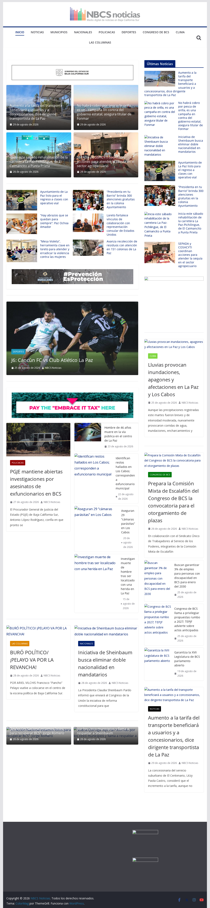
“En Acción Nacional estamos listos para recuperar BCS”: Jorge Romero (37, 731)
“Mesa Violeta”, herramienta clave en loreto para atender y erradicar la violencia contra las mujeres (55, 249)
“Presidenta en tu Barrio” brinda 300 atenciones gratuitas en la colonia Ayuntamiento (121, 199)
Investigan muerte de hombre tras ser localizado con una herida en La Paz (128, 576)
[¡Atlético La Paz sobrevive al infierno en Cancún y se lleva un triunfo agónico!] (72, 304)
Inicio (19, 32)
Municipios (58, 32)
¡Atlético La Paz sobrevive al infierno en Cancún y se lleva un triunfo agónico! (69, 356)
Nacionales (83, 32)
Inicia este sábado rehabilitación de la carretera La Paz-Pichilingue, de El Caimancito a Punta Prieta (39, 161)
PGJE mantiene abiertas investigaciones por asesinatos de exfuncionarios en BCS (36, 482)
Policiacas (107, 32)
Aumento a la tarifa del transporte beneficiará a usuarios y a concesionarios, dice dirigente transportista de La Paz (36, 112)
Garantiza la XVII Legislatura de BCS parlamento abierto (187, 658)
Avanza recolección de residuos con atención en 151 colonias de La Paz (122, 247)
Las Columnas (100, 42)
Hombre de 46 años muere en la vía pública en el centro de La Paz (118, 434)
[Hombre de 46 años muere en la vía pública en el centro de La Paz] (87, 437)
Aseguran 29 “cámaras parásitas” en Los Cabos (128, 521)
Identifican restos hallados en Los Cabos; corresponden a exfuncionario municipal (125, 473)
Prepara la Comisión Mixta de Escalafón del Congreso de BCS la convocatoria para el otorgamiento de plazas (173, 502)
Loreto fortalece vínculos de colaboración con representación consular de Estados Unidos (120, 224)
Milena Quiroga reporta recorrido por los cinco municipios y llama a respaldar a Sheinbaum (103, 728)
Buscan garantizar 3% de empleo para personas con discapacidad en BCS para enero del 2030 (187, 575)
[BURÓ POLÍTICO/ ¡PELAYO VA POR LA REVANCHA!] (38, 631)
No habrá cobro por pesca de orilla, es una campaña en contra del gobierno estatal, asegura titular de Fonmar (104, 112)
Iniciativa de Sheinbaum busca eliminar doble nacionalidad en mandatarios (105, 663)
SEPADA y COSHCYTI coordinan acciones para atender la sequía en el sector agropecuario (105, 161)
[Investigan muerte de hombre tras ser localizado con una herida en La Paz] (96, 583)
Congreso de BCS (156, 32)
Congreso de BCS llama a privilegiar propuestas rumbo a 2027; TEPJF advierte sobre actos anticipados (187, 619)
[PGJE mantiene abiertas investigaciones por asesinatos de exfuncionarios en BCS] (38, 440)
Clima (180, 32)
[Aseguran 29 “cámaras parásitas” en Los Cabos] (96, 529)
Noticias (37, 32)
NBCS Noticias (53, 368)
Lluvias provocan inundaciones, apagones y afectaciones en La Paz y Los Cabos (173, 379)
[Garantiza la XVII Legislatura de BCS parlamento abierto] (157, 664)
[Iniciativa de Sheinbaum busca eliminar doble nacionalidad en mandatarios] (106, 631)
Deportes (129, 32)
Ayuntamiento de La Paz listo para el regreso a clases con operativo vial (54, 197)
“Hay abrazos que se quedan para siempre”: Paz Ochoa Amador (54, 221)
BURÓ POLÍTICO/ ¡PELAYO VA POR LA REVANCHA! (32, 659)
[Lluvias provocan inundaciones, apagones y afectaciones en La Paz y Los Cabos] (173, 344)
